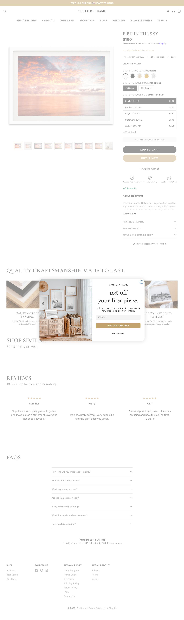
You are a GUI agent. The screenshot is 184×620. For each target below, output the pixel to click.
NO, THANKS (118, 334)
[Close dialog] (141, 282)
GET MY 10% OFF (118, 325)
